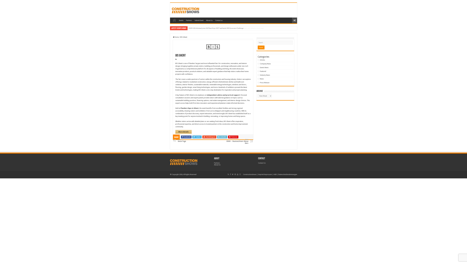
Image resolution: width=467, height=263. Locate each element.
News (262, 79)
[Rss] (228, 174)
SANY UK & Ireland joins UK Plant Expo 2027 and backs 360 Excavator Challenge (216, 28)
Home (174, 20)
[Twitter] (233, 174)
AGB (275, 174)
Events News (264, 67)
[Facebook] (230, 174)
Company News (265, 64)
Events (181, 20)
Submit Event (199, 20)
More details (183, 132)
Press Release (264, 83)
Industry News (265, 75)
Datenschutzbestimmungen (287, 174)
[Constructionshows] (185, 10)
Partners (189, 20)
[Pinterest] (235, 174)
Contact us (219, 20)
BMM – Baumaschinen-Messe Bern (237, 141)
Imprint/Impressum (265, 174)
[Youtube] (238, 174)
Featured (263, 71)
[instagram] (240, 174)
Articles (262, 60)
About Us (209, 20)
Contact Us (262, 163)
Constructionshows (249, 174)
